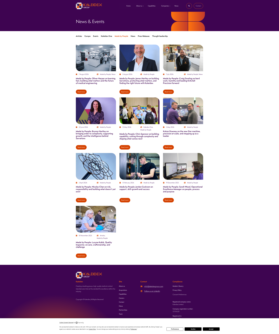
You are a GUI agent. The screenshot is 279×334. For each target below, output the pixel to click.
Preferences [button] (133, 329)
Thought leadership (160, 36)
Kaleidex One (106, 36)
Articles (79, 36)
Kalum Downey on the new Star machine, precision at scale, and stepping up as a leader (181, 133)
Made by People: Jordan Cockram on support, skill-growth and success (136, 188)
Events (95, 36)
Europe (87, 36)
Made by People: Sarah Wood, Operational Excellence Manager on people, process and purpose (183, 189)
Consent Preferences (180, 294)
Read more (82, 92)
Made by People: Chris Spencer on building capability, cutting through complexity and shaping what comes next (139, 136)
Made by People (121, 36)
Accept (211, 329)
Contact (198, 6)
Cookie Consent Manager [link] (66, 322)
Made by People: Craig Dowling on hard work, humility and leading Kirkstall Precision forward (181, 80)
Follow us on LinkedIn (152, 291)
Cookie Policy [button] (92, 329)
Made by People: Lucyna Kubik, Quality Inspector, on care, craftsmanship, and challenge (94, 244)
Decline (193, 329)
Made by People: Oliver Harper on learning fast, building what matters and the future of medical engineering (95, 80)
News (133, 36)
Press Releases (144, 36)
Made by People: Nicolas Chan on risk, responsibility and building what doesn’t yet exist (96, 189)
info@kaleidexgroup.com (153, 286)
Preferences (175, 329)
